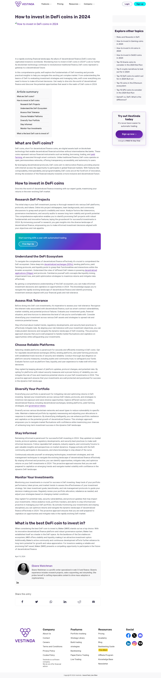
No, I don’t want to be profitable (101, 362)
